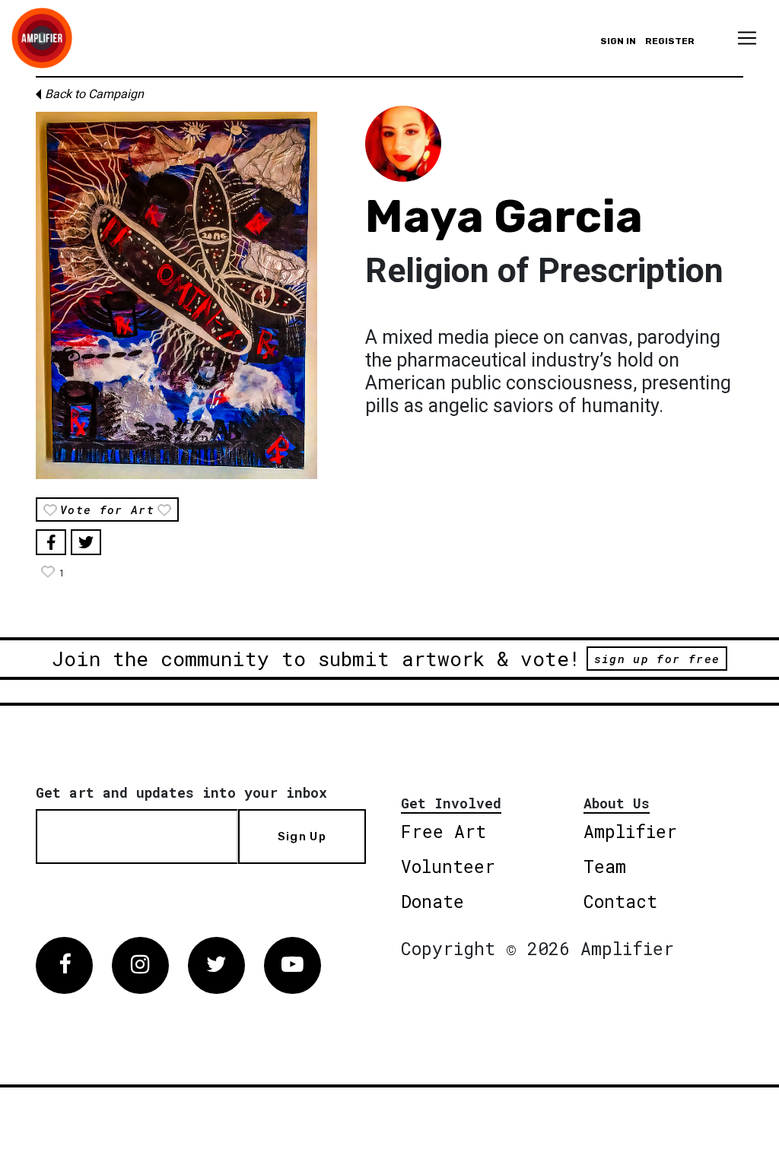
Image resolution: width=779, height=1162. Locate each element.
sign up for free (657, 658)
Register (670, 41)
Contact (620, 901)
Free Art (443, 831)
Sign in (618, 41)
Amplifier (630, 831)
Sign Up (302, 836)
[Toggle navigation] (747, 38)
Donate (432, 901)
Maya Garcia (504, 216)
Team (604, 866)
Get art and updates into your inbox (181, 792)
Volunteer (448, 866)
